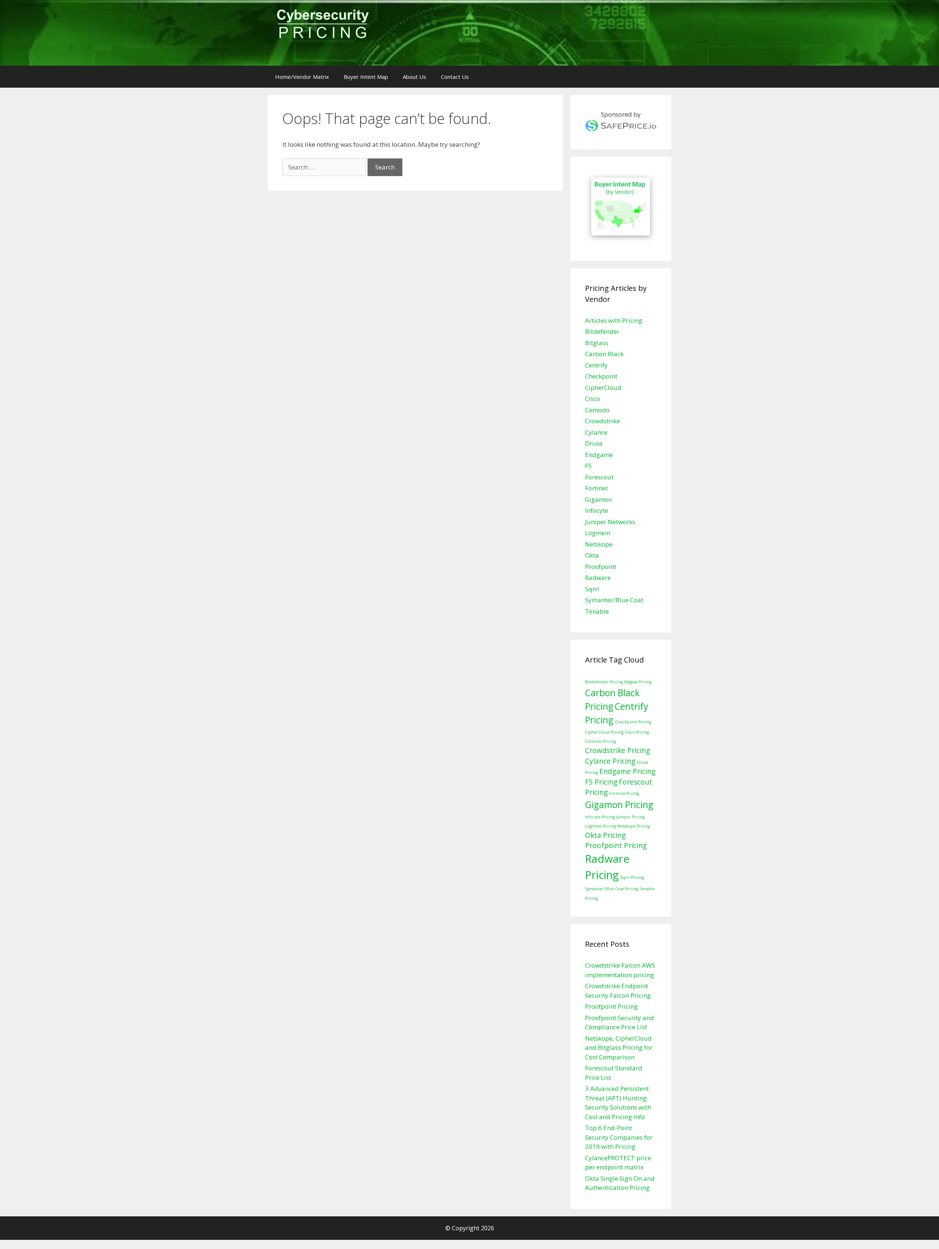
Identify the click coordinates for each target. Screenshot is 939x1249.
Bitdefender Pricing (604, 681)
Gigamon (598, 499)
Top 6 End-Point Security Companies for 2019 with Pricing (619, 1137)
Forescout (599, 477)
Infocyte (596, 510)
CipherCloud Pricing (604, 732)
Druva (594, 443)
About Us (414, 76)
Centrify (596, 365)
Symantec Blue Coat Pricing (611, 888)
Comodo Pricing (600, 741)
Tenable (597, 611)
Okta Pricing (605, 835)
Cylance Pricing (610, 761)
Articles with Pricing (613, 320)
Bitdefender (602, 331)
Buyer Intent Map (366, 76)
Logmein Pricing (600, 826)
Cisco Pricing (637, 732)
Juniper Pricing (630, 816)
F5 (588, 465)
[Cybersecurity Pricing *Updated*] (322, 26)
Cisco (592, 398)
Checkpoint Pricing (633, 721)
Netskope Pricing (633, 826)
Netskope (599, 544)
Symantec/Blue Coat (614, 600)
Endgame (599, 454)
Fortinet (596, 488)
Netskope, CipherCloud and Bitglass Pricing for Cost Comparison (619, 1047)
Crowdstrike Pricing (617, 750)
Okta (592, 555)
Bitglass (596, 343)
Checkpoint (601, 376)
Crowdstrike (602, 421)
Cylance (596, 432)
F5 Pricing (601, 782)
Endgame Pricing (627, 771)
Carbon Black (604, 354)
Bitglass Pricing (637, 681)
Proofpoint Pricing (616, 845)
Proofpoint (600, 566)
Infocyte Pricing (600, 816)
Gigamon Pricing (619, 805)
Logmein (597, 533)
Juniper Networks (610, 522)
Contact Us (455, 76)
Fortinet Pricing (624, 793)
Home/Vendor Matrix (302, 76)
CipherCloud (603, 387)
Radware (598, 577)
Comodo (597, 410)
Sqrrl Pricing (632, 877)
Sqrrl (592, 589)
